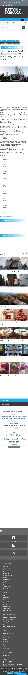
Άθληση (5, 639)
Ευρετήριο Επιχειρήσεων (9, 617)
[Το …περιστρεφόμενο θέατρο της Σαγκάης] (14, 263)
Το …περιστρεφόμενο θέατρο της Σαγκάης (9, 271)
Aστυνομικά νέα (7, 575)
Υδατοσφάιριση (7, 608)
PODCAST (5, 588)
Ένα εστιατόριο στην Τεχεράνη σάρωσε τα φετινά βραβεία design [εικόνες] (13, 358)
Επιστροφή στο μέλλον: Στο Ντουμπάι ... (10, 43)
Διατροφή (5, 641)
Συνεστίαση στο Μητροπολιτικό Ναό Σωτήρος (14, 425)
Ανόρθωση (11, 416)
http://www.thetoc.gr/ (6, 216)
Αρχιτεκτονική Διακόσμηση (12, 40)
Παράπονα (3, 0)
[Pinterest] (12, 5)
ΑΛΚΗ (4, 599)
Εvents (16, 428)
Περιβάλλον (6, 584)
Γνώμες (9, 4)
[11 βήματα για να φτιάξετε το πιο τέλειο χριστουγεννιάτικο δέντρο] (14, 315)
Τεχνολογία (6, 646)
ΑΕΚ (4, 595)
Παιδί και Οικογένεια (8, 633)
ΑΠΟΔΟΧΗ (10, 673)
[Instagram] (9, 5)
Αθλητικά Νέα (4, 416)
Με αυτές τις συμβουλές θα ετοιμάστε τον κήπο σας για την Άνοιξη (13, 253)
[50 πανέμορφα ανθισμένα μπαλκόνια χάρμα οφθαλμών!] (14, 368)
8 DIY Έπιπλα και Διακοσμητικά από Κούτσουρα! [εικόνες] (13, 340)
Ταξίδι (4, 643)
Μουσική (13, 435)
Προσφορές (6, 624)
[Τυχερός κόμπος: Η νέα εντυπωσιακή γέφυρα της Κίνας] (14, 298)
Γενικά (10, 423)
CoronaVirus (6, 566)
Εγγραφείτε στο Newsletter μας (14, 2)
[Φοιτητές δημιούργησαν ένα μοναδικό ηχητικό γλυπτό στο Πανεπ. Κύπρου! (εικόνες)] (14, 280)
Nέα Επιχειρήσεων (8, 619)
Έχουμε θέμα (6, 568)
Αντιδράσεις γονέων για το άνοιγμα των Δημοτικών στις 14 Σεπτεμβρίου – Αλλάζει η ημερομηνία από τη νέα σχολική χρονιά (14, 439)
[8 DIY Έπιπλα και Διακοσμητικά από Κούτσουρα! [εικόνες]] (14, 333)
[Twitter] (4, 5)
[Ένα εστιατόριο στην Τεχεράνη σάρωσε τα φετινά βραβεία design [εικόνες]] (14, 350)
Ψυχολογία (6, 637)
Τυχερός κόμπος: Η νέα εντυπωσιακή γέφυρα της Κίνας (12, 306)
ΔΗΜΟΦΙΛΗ (5, 404)
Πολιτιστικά (6, 583)
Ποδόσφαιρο (17, 416)
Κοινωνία (5, 577)
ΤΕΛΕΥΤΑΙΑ (5, 400)
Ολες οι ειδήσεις (14, 447)
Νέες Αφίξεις (6, 621)
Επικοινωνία (15, 4)
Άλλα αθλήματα (7, 610)
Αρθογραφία (4, 4)
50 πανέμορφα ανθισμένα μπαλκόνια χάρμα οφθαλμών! (12, 375)
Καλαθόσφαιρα (7, 604)
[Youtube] (7, 5)
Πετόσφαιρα (6, 606)
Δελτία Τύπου (6, 623)
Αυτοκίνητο (6, 648)
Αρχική (2, 40)
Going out (12, 428)
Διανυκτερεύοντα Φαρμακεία (14, 0)
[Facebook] (1, 5)
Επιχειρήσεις (6, 581)
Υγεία (4, 635)
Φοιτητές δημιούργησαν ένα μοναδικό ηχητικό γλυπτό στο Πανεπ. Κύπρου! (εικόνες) (13, 288)
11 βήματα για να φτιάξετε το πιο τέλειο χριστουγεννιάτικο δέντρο (13, 323)
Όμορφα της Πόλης (8, 570)
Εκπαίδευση (14, 444)
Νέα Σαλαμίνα (7, 601)
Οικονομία (6, 573)
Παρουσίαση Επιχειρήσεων (10, 626)
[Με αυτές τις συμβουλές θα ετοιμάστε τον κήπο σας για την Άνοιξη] (14, 245)
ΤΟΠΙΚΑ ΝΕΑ (24, 416)
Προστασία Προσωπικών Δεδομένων (12, 663)
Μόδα (4, 644)
